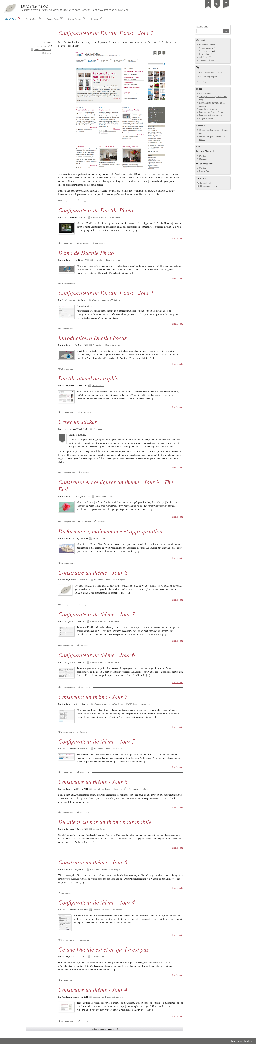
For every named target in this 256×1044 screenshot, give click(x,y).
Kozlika (202, 168)
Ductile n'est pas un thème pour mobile (104, 822)
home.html (136, 788)
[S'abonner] (208, 8)
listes (135, 704)
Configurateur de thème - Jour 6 (96, 655)
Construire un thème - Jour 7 (92, 697)
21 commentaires (68, 521)
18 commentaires (68, 1021)
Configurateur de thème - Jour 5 (96, 741)
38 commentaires (68, 604)
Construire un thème (42, 49)
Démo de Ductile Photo (86, 253)
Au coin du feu (98, 385)
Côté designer (119, 579)
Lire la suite (177, 238)
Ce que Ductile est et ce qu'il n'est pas (103, 949)
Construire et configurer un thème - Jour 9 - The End (115, 485)
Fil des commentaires (209, 186)
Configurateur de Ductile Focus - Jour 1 (106, 293)
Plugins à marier (206, 118)
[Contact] (217, 8)
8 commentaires (67, 243)
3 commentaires (67, 645)
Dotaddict (203, 158)
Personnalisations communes (211, 115)
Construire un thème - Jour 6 (92, 781)
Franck (49, 42)
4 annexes (85, 472)
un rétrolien (85, 243)
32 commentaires (68, 412)
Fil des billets (205, 182)
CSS (130, 704)
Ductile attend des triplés (88, 378)
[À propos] (226, 8)
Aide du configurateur (208, 109)
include (145, 788)
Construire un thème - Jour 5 (92, 862)
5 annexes (100, 521)
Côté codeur (47, 53)
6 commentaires (67, 939)
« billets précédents (98, 1028)
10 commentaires (68, 283)
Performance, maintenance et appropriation (110, 531)
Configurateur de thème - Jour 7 (96, 614)
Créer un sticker (77, 421)
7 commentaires (67, 731)
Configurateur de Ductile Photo (95, 210)
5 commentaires (67, 200)
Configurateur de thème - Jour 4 (96, 902)
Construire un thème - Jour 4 (92, 989)
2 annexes (84, 731)
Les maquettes (205, 93)
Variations (117, 260)
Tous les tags (201, 81)
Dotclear (202, 155)
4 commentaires (67, 980)
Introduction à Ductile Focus (92, 338)
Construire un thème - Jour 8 (92, 572)
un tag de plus (144, 704)
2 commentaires (67, 328)
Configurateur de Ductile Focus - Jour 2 (106, 33)
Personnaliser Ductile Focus (211, 112)
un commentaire (68, 562)
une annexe (84, 200)
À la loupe (97, 428)
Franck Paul (204, 171)
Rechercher (202, 26)
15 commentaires (68, 472)
